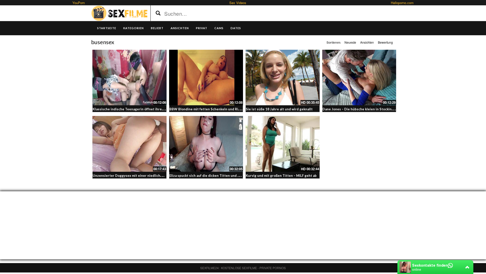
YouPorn (78, 2)
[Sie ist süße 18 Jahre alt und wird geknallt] (283, 77)
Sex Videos (237, 2)
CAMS (219, 28)
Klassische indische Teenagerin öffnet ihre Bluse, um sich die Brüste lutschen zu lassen (163, 109)
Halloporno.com (402, 2)
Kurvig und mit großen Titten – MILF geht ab (281, 176)
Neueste (350, 42)
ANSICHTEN (180, 28)
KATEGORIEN (133, 28)
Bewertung (385, 42)
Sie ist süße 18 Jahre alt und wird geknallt (279, 109)
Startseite (106, 28)
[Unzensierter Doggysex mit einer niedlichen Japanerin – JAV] (129, 144)
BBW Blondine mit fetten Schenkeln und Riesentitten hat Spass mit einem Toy (232, 109)
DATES (236, 28)
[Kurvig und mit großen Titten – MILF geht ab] (283, 144)
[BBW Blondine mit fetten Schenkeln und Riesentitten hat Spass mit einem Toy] (206, 77)
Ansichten (367, 42)
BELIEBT (157, 28)
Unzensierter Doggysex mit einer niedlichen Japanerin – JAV (141, 176)
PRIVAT (201, 28)
